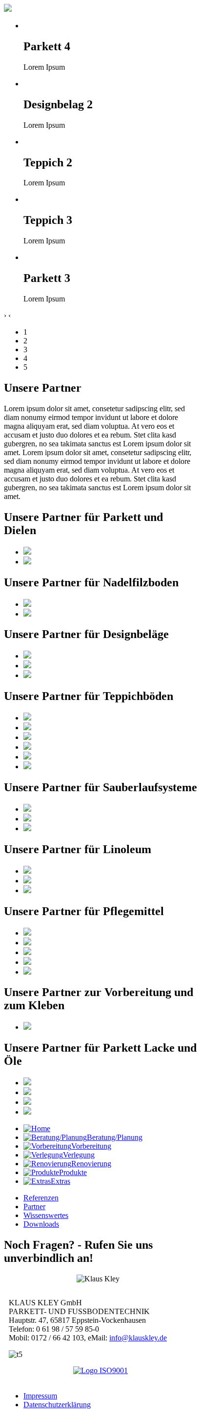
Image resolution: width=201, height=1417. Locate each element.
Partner (34, 1206)
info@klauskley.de (138, 1338)
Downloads (41, 1224)
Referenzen (41, 1198)
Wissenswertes (45, 1215)
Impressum (40, 1396)
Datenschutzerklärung (57, 1404)
